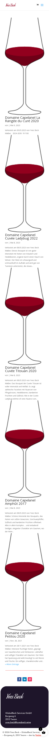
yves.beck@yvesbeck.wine (18, 722)
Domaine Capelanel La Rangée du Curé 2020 (22, 119)
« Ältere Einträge (12, 664)
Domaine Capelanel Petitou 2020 (20, 635)
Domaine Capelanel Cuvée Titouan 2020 (20, 369)
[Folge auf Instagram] (30, 679)
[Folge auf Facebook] (19, 679)
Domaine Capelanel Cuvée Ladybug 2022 (21, 237)
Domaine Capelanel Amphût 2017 (20, 502)
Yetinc (38, 735)
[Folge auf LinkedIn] (24, 679)
